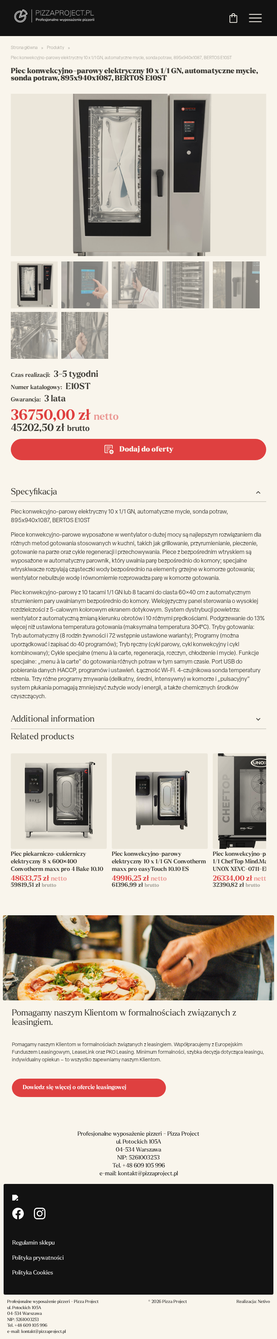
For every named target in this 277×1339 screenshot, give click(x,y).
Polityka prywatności (38, 1258)
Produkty (55, 48)
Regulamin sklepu (33, 1243)
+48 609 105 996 (143, 1166)
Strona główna (24, 48)
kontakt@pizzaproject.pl (148, 1174)
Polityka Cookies (32, 1273)
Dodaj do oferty (146, 449)
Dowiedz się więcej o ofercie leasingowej (74, 1088)
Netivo (264, 1302)
